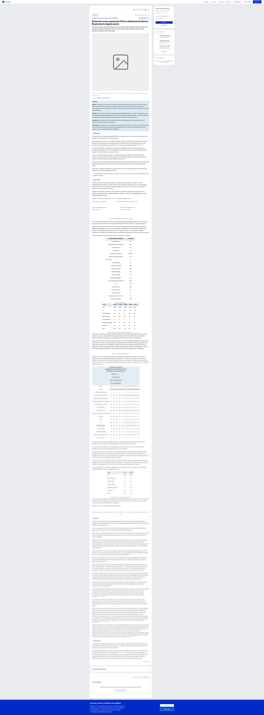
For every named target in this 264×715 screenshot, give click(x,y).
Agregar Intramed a (143, 18)
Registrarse (167, 705)
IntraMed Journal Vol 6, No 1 (103, 98)
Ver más (163, 51)
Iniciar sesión (167, 709)
